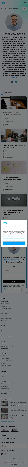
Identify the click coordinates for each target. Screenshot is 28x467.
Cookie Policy (18, 234)
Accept (14, 243)
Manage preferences (14, 240)
